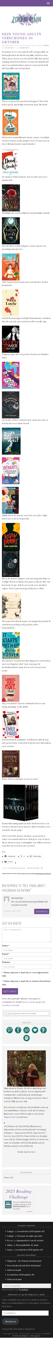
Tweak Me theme (20, 1336)
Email (5, 954)
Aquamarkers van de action (29, 1240)
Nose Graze (35, 1336)
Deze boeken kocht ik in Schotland (24, 1265)
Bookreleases (17, 868)
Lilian (9, 1245)
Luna (9, 1249)
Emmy (46, 45)
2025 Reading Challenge (19, 1194)
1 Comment (23, 48)
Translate (23, 1289)
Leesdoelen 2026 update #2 (31, 1231)
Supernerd (9, 1117)
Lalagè (10, 1231)
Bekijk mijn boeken (26, 1152)
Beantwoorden (42, 911)
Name (5, 945)
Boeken (9, 48)
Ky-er (10, 1240)
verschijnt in (35, 868)
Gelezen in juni (14, 1279)
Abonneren (10, 1321)
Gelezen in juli (14, 1270)
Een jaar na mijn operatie (29, 1236)
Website (6, 962)
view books (29, 1211)
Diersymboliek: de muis (27, 1245)
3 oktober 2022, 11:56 (12, 911)
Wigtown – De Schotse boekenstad (24, 1261)
